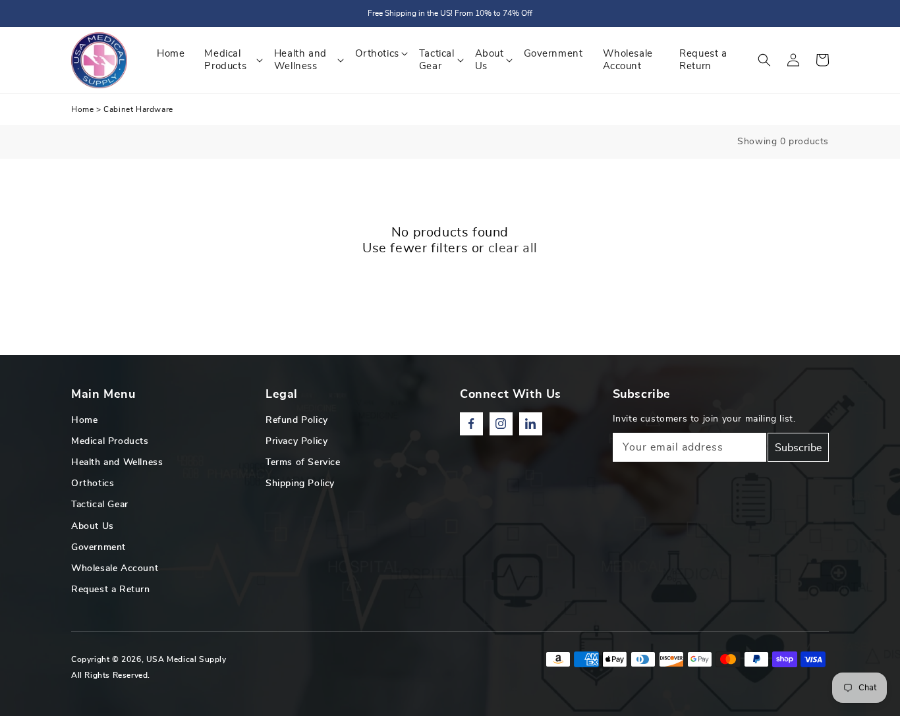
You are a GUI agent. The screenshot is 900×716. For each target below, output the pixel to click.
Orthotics (92, 483)
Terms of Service (303, 462)
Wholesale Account (114, 568)
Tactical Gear (99, 504)
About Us (92, 526)
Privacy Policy (296, 441)
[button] (764, 59)
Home (82, 109)
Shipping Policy (300, 483)
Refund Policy (297, 420)
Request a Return (110, 589)
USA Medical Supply (186, 659)
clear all (513, 248)
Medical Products (110, 441)
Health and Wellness (117, 462)
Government (98, 547)
